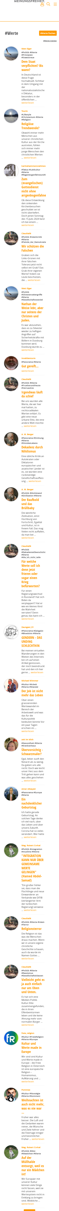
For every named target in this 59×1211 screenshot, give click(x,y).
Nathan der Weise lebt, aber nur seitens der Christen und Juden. (32, 333)
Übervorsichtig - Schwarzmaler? (32, 782)
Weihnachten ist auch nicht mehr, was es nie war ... (33, 1137)
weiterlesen (27, 102)
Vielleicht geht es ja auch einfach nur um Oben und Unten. (32, 1016)
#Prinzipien (27, 55)
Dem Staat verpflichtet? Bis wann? (32, 65)
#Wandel (34, 717)
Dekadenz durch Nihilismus (32, 471)
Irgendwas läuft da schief (32, 416)
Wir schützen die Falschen (32, 270)
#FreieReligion (37, 1067)
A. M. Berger (28, 456)
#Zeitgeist (39, 661)
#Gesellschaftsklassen (32, 1006)
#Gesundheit (28, 774)
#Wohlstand (36, 515)
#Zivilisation (28, 517)
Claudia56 (26, 248)
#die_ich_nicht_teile (31, 588)
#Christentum (29, 117)
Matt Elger (27, 48)
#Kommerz (35, 1126)
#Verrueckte (28, 409)
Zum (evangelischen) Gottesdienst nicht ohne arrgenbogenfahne (33, 202)
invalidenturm (29, 380)
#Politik (26, 52)
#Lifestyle (26, 114)
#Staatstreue (28, 57)
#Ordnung (39, 459)
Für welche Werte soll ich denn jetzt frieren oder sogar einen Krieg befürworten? (30, 604)
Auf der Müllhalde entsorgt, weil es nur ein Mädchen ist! (32, 1196)
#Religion (26, 119)
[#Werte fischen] (48, 33)
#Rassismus (27, 1003)
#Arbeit (33, 715)
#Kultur (26, 715)
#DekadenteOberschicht (33, 583)
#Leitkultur (34, 185)
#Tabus (25, 185)
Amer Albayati (29, 819)
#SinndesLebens (30, 465)
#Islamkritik (36, 252)
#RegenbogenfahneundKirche (36, 190)
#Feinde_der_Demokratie (33, 264)
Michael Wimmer (30, 711)
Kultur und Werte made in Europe (31, 1078)
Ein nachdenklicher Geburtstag (31, 834)
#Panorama (28, 383)
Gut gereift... (30, 388)
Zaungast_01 (28, 658)
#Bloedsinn (27, 664)
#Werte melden (50, 41)
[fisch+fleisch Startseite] (29, 11)
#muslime (27, 882)
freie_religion (28, 1064)
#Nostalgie (35, 1124)
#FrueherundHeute (31, 407)
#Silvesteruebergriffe (32, 316)
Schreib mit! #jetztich (44, 17)
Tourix (25, 111)
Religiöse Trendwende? (30, 126)
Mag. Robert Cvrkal (31, 876)
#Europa (38, 823)
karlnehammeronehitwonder (35, 181)
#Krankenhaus (29, 776)
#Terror (25, 955)
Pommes (26, 1120)
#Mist (33, 1181)
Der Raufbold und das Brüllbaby (30, 525)
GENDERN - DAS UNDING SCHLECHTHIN (31, 672)
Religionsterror (32, 959)
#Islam (41, 952)
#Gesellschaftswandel (32, 321)
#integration (36, 879)
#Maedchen (28, 1184)
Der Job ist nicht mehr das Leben (32, 724)
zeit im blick (28, 770)
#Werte (33, 52)
